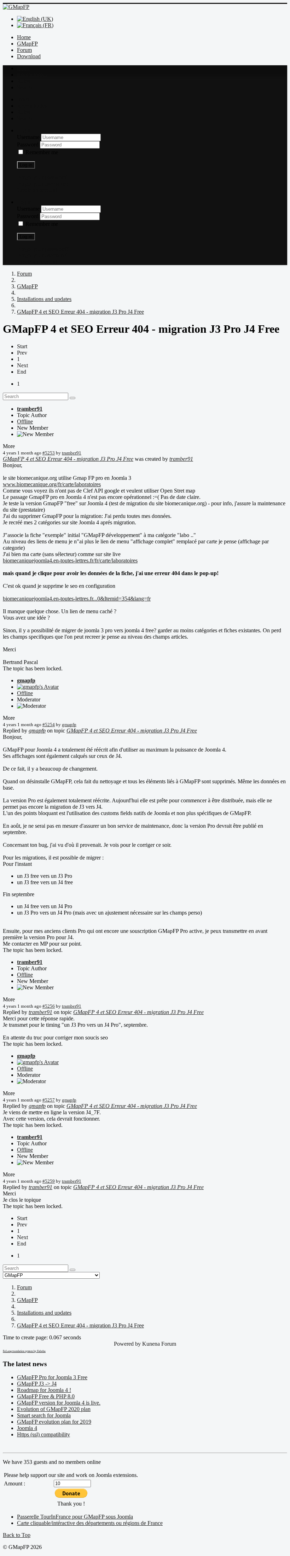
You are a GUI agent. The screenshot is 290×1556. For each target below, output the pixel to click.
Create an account (37, 190)
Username (29, 137)
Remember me (41, 152)
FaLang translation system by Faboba (24, 1351)
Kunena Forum (159, 1344)
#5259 (48, 1181)
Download (29, 56)
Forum (24, 50)
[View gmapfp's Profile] (38, 687)
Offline (25, 421)
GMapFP (27, 44)
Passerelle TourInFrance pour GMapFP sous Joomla (75, 1517)
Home (24, 37)
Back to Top (16, 1535)
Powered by (127, 1344)
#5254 (48, 724)
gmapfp (26, 680)
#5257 (48, 1100)
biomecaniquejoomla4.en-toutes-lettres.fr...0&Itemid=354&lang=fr (77, 599)
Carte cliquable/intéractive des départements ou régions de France (90, 1523)
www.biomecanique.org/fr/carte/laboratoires (52, 484)
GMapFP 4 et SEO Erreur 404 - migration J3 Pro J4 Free (68, 459)
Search (24, 87)
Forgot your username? (43, 184)
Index (23, 68)
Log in (26, 165)
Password (28, 144)
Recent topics (32, 75)
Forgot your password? (43, 177)
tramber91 (29, 409)
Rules (23, 81)
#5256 (48, 1006)
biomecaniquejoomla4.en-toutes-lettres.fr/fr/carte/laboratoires (70, 560)
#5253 (48, 453)
